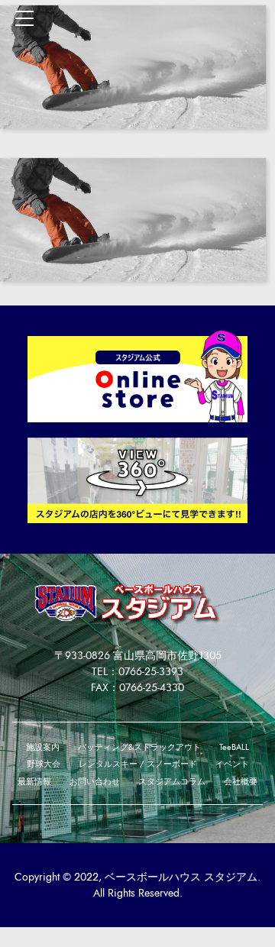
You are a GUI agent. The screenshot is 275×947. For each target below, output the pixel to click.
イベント (232, 764)
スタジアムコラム (171, 781)
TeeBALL (234, 747)
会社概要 (240, 781)
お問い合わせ (95, 781)
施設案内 (43, 747)
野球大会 (43, 764)
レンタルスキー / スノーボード (138, 764)
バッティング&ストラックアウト (139, 747)
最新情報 (34, 781)
